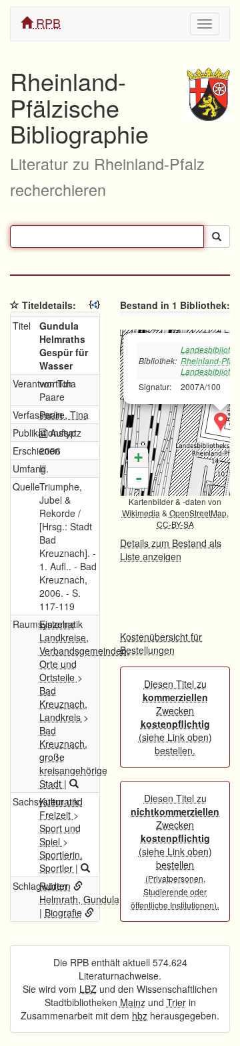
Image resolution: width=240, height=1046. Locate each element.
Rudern (55, 885)
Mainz (132, 1002)
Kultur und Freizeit (61, 808)
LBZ (88, 988)
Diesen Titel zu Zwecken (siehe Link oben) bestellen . (175, 851)
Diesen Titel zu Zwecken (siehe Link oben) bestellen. (175, 717)
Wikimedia (141, 512)
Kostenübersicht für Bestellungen (161, 643)
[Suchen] (216, 236)
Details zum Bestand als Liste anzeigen (170, 549)
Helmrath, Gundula (79, 899)
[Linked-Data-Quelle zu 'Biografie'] (89, 912)
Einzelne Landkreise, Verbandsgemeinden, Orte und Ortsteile (84, 650)
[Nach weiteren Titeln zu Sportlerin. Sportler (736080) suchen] (85, 868)
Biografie (63, 912)
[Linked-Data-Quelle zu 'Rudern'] (78, 885)
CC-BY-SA (175, 524)
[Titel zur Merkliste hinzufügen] (14, 305)
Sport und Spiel (60, 834)
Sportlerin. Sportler (61, 861)
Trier (176, 1002)
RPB (47, 22)
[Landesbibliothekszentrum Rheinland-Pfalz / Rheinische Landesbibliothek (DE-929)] (220, 423)
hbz (139, 1015)
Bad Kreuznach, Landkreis (63, 704)
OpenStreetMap (198, 512)
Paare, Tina (64, 414)
